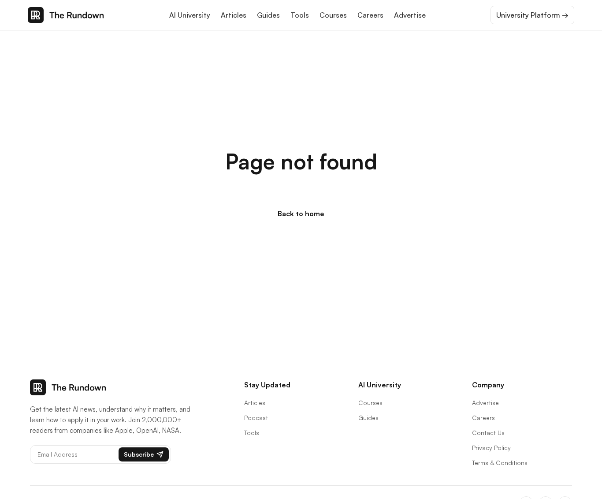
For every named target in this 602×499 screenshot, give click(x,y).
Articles (233, 15)
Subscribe (139, 454)
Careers (370, 15)
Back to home (301, 213)
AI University (189, 15)
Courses (333, 15)
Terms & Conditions (500, 462)
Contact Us (488, 432)
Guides (268, 15)
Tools (299, 15)
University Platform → (532, 15)
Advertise (410, 15)
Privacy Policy (491, 447)
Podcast (256, 417)
